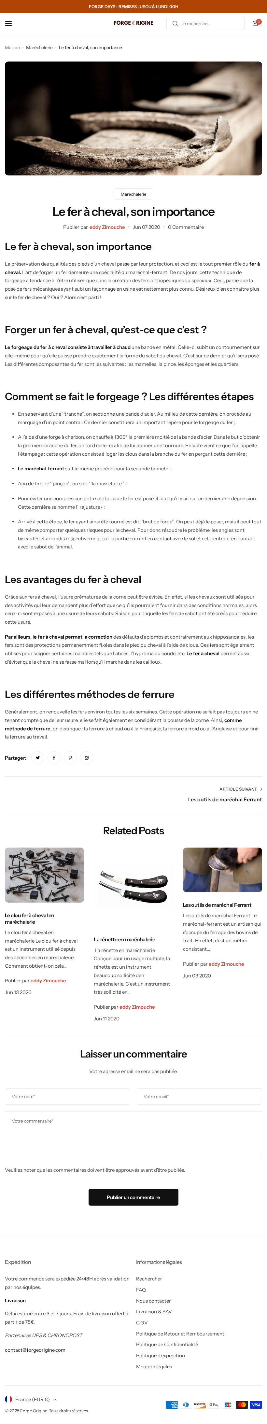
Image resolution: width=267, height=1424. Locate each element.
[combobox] (205, 23)
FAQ (141, 1290)
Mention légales (154, 1366)
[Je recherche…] (175, 23)
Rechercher (149, 1279)
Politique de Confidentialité (167, 1344)
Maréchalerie (39, 47)
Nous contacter (153, 1301)
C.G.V (142, 1323)
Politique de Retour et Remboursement (180, 1334)
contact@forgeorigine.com (35, 1350)
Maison (12, 47)
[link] (37, 757)
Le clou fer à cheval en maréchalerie (29, 918)
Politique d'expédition (160, 1355)
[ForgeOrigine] (133, 23)
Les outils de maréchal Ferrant (217, 905)
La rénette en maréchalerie (124, 939)
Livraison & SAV (154, 1311)
